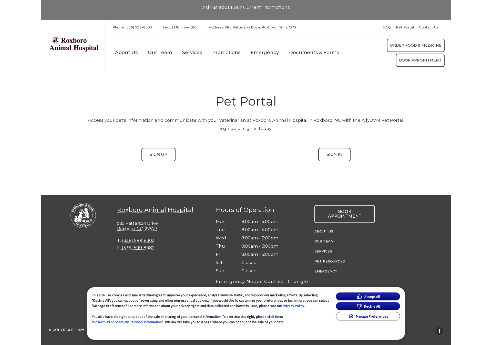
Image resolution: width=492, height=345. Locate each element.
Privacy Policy (293, 305)
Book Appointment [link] (420, 60)
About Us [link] (126, 52)
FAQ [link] (387, 27)
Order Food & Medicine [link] (416, 45)
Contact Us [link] (428, 27)
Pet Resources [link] (329, 261)
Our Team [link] (160, 52)
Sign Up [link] (158, 154)
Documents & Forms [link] (314, 52)
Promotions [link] (226, 52)
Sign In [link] (334, 154)
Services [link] (323, 251)
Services (192, 52)
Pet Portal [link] (405, 27)
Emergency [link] (265, 52)
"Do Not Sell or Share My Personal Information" (127, 322)
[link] (74, 44)
